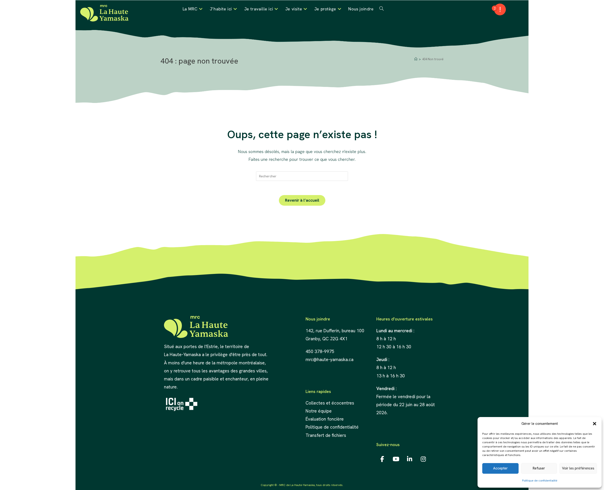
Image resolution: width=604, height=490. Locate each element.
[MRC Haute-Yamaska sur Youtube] (396, 459)
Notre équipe (319, 411)
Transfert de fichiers (326, 435)
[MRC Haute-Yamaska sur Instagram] (423, 459)
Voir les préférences (578, 468)
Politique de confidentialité (539, 480)
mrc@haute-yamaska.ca (329, 359)
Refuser (539, 468)
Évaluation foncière (325, 419)
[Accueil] (415, 59)
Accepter (500, 468)
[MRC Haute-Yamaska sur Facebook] (382, 459)
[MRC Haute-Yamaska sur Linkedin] (410, 459)
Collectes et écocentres (330, 403)
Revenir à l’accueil (302, 200)
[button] (594, 423)
